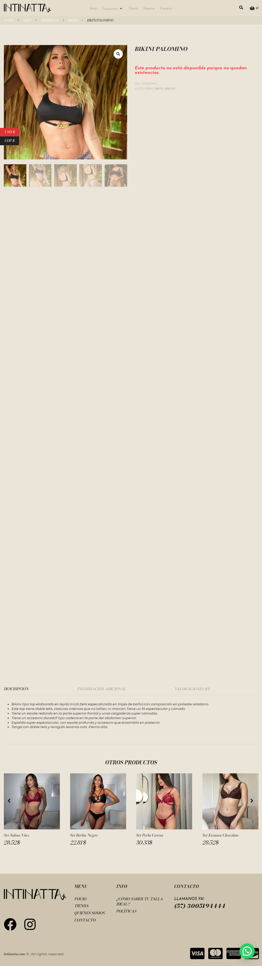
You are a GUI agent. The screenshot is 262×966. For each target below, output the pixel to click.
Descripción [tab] (16, 688)
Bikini (73, 20)
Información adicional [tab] (101, 688)
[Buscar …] (241, 8)
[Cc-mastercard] (215, 953)
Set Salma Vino (16, 835)
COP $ (12, 140)
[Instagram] (30, 924)
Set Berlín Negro (83, 835)
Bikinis (170, 88)
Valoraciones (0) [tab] (192, 688)
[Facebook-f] (10, 924)
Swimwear (50, 20)
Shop (27, 20)
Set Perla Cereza (149, 835)
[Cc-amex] (233, 953)
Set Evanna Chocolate (220, 835)
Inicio (9, 20)
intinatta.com (14, 954)
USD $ (12, 131)
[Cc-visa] (197, 953)
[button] (113, 8)
